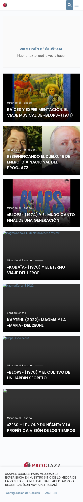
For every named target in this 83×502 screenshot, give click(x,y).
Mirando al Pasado (19, 102)
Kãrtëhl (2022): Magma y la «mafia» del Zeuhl (36, 322)
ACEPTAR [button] (51, 492)
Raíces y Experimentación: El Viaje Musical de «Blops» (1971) (40, 112)
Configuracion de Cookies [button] (23, 493)
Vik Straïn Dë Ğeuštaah (41, 49)
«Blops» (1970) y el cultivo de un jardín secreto (38, 375)
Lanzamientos (16, 312)
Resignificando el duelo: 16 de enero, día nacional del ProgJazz (38, 162)
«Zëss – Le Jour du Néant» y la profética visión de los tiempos (41, 427)
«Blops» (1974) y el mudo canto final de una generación (41, 217)
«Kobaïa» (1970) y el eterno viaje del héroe (36, 270)
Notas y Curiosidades (21, 149)
